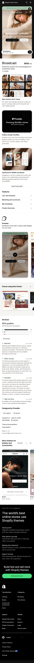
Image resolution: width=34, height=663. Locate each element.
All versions (14, 420)
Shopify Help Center (8, 619)
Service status (22, 628)
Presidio (6, 71)
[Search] (26, 2)
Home (4, 608)
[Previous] (26, 286)
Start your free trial (17, 576)
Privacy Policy (6, 647)
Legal (19, 625)
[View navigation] (30, 2)
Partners (20, 622)
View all (20, 443)
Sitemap (4, 655)
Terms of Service (7, 642)
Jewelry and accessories (5, 603)
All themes (17, 413)
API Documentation (8, 622)
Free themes (21, 600)
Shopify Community (8, 625)
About (19, 619)
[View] (15, 301)
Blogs (3, 628)
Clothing (4, 597)
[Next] (30, 286)
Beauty (4, 600)
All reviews (6, 338)
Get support (7, 413)
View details (6, 420)
